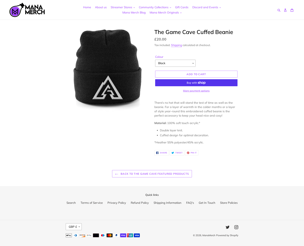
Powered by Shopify (227, 235)
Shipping (176, 45)
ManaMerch (208, 235)
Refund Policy (140, 203)
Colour (159, 57)
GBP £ (73, 227)
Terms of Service (92, 203)
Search (71, 203)
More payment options (196, 90)
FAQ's (190, 203)
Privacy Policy (117, 203)
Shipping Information (167, 203)
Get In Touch (207, 203)
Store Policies (229, 203)
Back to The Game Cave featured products (154, 173)
